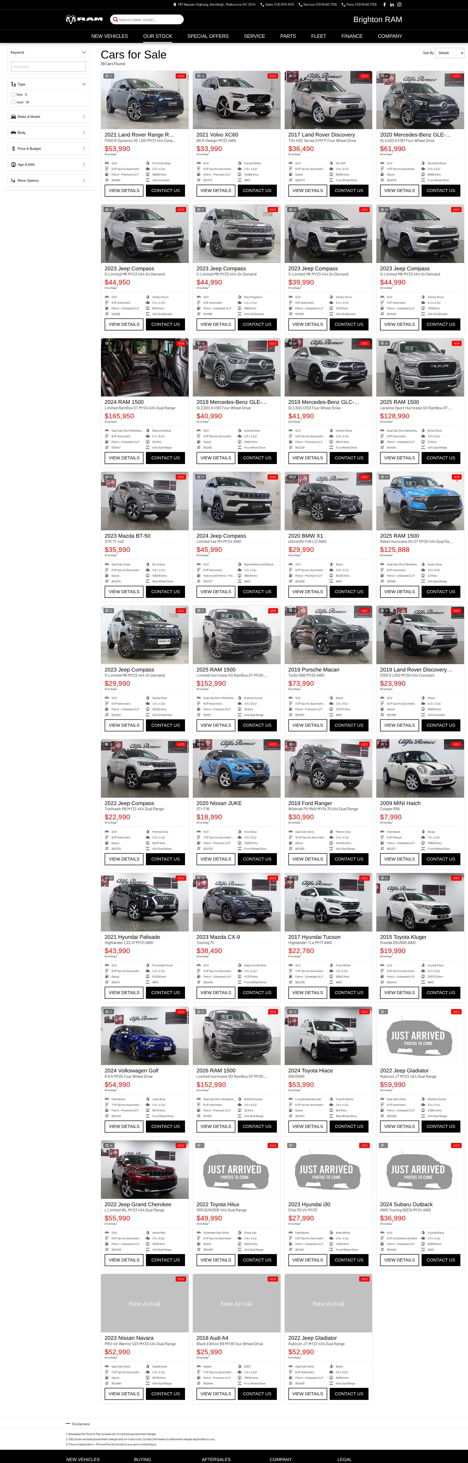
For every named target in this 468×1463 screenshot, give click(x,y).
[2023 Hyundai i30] (328, 1169)
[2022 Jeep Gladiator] (420, 1036)
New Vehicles (109, 36)
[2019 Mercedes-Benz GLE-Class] (237, 367)
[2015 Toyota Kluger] (420, 902)
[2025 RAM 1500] (420, 367)
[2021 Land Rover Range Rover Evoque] (145, 100)
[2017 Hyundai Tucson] (328, 902)
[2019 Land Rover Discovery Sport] (420, 635)
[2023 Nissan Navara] (145, 1303)
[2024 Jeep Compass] (237, 501)
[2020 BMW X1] (328, 501)
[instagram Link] (399, 4)
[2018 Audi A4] (237, 1303)
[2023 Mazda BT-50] (145, 501)
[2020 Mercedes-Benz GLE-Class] (420, 100)
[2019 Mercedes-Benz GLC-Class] (328, 367)
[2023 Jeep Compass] (145, 234)
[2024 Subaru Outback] (420, 1169)
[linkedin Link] (392, 4)
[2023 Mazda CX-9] (237, 902)
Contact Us (165, 190)
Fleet (318, 36)
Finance (352, 36)
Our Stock (157, 36)
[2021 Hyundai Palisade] (145, 902)
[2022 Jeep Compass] (145, 768)
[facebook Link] (385, 4)
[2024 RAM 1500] (145, 367)
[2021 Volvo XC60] (237, 100)
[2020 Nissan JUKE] (237, 768)
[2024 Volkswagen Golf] (145, 1036)
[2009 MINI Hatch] (420, 768)
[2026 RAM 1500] (237, 1036)
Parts (288, 36)
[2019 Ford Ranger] (328, 768)
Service (254, 36)
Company (390, 36)
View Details (124, 190)
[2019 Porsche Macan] (328, 635)
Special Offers (208, 36)
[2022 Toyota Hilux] (237, 1169)
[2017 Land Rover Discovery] (328, 100)
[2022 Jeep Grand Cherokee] (145, 1169)
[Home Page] (84, 19)
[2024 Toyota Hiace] (328, 1036)
